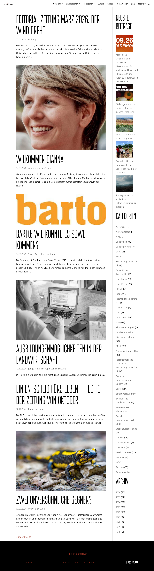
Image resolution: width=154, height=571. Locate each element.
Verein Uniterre (35, 167)
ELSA (118, 256)
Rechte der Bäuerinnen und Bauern (124, 379)
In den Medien (122, 4)
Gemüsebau (122, 307)
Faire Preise (121, 283)
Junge (31, 368)
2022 (118, 511)
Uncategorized (123, 442)
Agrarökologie (123, 231)
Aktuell (101, 4)
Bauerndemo (122, 241)
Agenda (110, 4)
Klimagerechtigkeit (125, 327)
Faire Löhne (122, 278)
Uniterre (28, 562)
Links (133, 4)
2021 (118, 516)
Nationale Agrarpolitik (46, 368)
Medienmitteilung (125, 337)
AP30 (118, 236)
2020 (118, 521)
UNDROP (120, 447)
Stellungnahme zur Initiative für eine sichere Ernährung (125, 108)
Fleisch (119, 288)
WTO (118, 462)
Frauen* (120, 293)
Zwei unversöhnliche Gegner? (54, 499)
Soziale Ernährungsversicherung (126, 419)
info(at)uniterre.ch (78, 553)
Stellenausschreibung (126, 428)
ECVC (118, 251)
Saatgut (120, 388)
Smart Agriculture (37, 253)
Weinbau (120, 457)
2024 (118, 501)
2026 (118, 492)
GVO (118, 312)
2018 (118, 531)
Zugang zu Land (124, 471)
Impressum (80, 562)
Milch (118, 345)
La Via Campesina (124, 332)
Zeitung (32, 39)
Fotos (91, 562)
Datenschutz (66, 562)
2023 (118, 506)
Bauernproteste (123, 246)
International (122, 317)
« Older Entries (23, 536)
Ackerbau (120, 226)
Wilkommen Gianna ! (41, 159)
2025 (118, 497)
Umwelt (32, 508)
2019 (118, 526)
